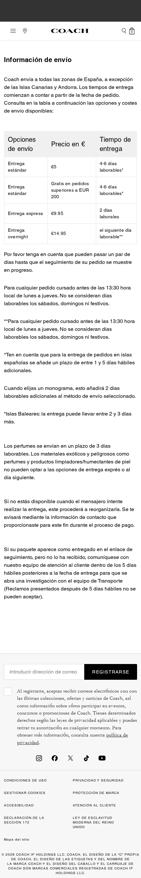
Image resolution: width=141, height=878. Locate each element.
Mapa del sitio (17, 839)
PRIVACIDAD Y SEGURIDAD (98, 780)
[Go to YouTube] (102, 757)
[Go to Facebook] (55, 757)
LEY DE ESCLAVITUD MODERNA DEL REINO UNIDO (93, 822)
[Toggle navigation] (11, 31)
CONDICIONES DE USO (25, 780)
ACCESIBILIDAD (19, 805)
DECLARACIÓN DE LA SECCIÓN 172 (24, 820)
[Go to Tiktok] (86, 757)
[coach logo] (70, 31)
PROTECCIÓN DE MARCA (96, 793)
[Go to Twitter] (70, 757)
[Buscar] (124, 31)
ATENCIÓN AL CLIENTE (94, 805)
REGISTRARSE (110, 672)
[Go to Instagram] (39, 757)
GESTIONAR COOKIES (25, 793)
